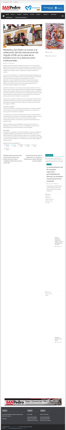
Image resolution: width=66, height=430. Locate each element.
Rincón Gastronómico (21, 17)
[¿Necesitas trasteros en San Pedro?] (49, 339)
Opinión (19, 14)
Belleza (45, 14)
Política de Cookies (44, 414)
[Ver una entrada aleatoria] (62, 16)
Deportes (25, 14)
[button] (14, 14)
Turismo (38, 14)
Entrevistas (9, 17)
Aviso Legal (29, 414)
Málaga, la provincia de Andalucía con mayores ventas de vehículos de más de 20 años (59, 241)
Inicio (7, 14)
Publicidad (4, 418)
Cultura (32, 14)
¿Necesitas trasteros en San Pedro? (58, 339)
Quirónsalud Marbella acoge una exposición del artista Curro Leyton (32, 418)
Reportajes (53, 14)
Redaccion (13, 63)
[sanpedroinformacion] (3, 16)
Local (12, 14)
